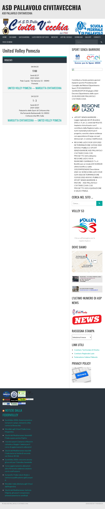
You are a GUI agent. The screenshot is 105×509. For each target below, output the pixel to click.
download (79, 37)
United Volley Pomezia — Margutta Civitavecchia (34, 88)
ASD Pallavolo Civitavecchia (41, 7)
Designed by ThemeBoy (94, 503)
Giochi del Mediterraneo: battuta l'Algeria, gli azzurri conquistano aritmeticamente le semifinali (18, 493)
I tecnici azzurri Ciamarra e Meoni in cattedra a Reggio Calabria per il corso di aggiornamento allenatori (19, 444)
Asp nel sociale (66, 37)
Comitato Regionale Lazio (84, 353)
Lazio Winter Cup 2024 (40, 37)
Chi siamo (12, 37)
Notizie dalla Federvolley (12, 412)
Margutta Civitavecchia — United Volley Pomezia (34, 120)
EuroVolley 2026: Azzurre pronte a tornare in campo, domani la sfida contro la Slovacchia (18, 423)
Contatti (97, 37)
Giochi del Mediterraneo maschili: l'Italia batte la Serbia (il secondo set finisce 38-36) (18, 453)
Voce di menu (7, 42)
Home (5, 37)
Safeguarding (24, 37)
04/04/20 (34, 67)
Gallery (88, 37)
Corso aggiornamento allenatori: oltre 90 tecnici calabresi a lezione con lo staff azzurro (18, 468)
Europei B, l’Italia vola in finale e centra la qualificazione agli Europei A (19, 477)
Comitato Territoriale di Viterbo (86, 350)
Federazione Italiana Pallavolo (86, 357)
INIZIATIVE (54, 37)
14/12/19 (34, 96)
